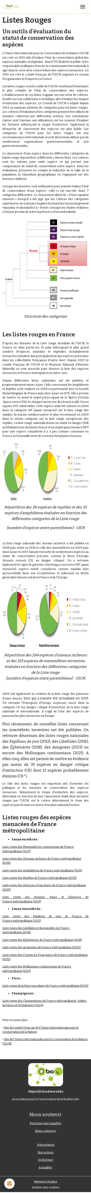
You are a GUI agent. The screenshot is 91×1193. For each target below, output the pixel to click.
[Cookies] (9, 1183)
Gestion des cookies (45, 1187)
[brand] (12, 6)
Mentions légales (45, 1182)
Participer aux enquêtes (45, 1123)
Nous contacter (45, 1131)
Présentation (45, 1144)
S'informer (45, 1160)
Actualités (45, 1167)
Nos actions (46, 1152)
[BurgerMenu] (82, 6)
